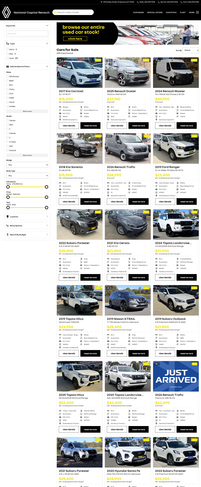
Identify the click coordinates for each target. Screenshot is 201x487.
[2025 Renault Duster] (128, 72)
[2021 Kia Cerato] (128, 224)
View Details (69, 125)
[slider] (8, 187)
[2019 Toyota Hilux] (80, 300)
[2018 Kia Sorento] (80, 148)
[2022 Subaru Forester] (80, 224)
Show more (27, 111)
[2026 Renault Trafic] (128, 148)
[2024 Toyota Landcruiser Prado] (176, 224)
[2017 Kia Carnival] (80, 72)
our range (138, 12)
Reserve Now (90, 125)
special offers (154, 12)
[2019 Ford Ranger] (176, 148)
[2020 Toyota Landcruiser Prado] (128, 376)
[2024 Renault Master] (176, 72)
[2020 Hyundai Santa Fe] (128, 452)
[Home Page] (6, 12)
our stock (171, 12)
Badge (9, 160)
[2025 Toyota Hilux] (80, 376)
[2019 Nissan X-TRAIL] (128, 300)
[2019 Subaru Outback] (176, 300)
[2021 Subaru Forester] (80, 452)
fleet (183, 12)
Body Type (10, 171)
